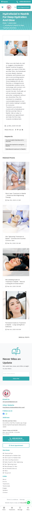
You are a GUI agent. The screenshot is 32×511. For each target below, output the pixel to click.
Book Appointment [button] (24, 7)
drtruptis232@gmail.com (10, 401)
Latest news (12, 23)
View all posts (24, 337)
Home (4, 23)
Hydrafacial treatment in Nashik (16, 149)
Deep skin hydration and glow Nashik (15, 145)
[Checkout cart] (2, 7)
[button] (15, 7)
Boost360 (24, 503)
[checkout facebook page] (4, 414)
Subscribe (16, 378)
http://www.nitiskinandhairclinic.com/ (14, 407)
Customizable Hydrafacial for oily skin (15, 140)
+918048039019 (25, 1)
